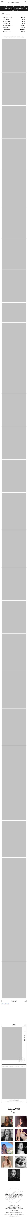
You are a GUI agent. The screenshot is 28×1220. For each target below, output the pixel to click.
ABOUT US (12, 1205)
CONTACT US (14, 1210)
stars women (6, 14)
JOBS (18, 1205)
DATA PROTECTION (10, 1209)
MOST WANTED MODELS (14, 2)
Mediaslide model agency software (14, 1212)
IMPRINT (20, 1209)
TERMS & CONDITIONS (14, 1207)
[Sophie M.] (14, 55)
